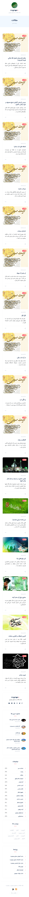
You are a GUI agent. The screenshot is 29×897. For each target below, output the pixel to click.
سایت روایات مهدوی (18, 873)
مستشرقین (20, 816)
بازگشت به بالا (13, 893)
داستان (24, 36)
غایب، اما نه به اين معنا (15, 720)
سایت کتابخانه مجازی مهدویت (16, 860)
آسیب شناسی (20, 785)
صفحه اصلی (14, 23)
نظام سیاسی (20, 789)
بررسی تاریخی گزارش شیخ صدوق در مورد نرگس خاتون (15, 103)
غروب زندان (22, 675)
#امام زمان (14, 833)
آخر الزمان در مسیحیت (15, 726)
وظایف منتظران (19, 796)
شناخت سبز (20, 768)
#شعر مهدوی (16, 839)
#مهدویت (23, 830)
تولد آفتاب (17, 733)
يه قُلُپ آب (23, 400)
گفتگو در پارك (22, 440)
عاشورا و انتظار (20, 802)
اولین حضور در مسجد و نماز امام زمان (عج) (16, 480)
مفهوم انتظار (20, 792)
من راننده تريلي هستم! (19, 520)
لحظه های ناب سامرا (20, 146)
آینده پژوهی (20, 809)
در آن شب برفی (21, 357)
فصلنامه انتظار (20, 870)
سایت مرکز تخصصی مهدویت (17, 863)
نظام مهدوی (20, 806)
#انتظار (23, 839)
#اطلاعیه (12, 830)
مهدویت (14, 9)
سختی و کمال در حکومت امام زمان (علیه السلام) (13, 748)
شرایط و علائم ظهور (19, 779)
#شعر (17, 836)
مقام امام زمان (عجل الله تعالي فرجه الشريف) (17, 59)
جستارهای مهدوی (19, 813)
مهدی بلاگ (20, 867)
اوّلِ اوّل (23, 315)
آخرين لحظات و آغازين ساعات (17, 636)
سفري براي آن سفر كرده (19, 597)
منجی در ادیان (20, 799)
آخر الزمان (21, 782)
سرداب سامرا (22, 189)
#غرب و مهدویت (21, 833)
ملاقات (21, 775)
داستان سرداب (21, 231)
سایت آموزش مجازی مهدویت (16, 856)
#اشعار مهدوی (11, 836)
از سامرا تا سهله (21, 273)
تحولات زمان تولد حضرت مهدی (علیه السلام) (13, 740)
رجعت (21, 772)
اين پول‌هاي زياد (21, 558)
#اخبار (17, 830)
